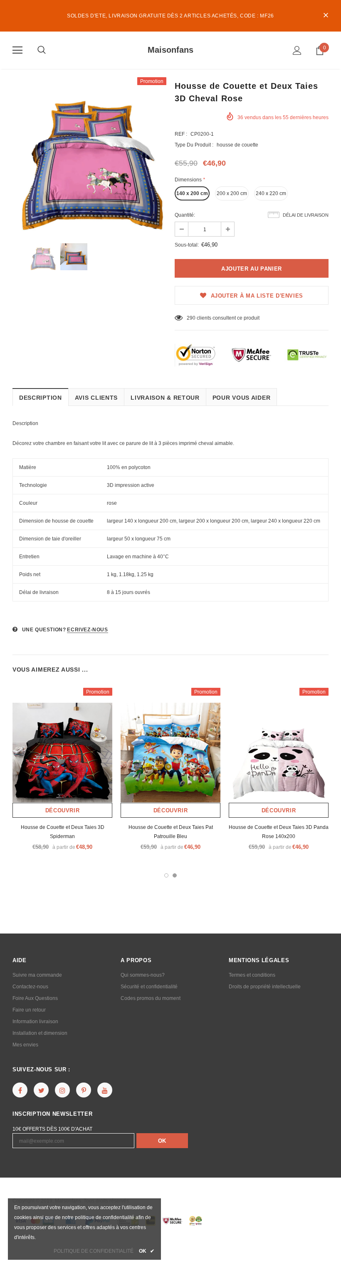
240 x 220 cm (271, 193)
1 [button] (166, 875)
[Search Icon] (41, 50)
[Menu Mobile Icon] (17, 50)
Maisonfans (170, 49)
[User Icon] (297, 50)
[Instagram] (62, 1090)
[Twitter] (41, 1090)
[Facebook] (19, 1090)
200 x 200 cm (232, 193)
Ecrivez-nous (87, 630)
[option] (89, 154)
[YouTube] (104, 1090)
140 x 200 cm (192, 193)
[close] (325, 16)
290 (191, 318)
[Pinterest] (83, 1090)
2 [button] (175, 875)
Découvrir (62, 810)
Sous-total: (187, 245)
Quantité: (185, 215)
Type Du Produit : (194, 145)
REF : (181, 134)
